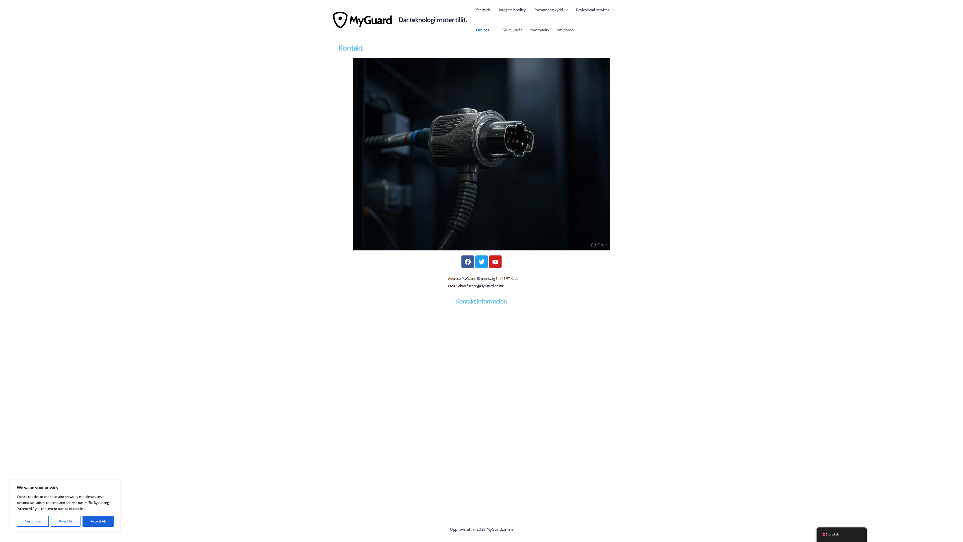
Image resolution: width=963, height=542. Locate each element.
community (539, 30)
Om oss (482, 30)
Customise (33, 521)
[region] (65, 505)
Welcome (565, 30)
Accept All (98, 521)
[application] (565, 10)
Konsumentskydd (548, 10)
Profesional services (592, 10)
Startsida (483, 10)
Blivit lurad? (512, 30)
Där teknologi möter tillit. (432, 20)
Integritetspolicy (512, 10)
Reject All (65, 521)
